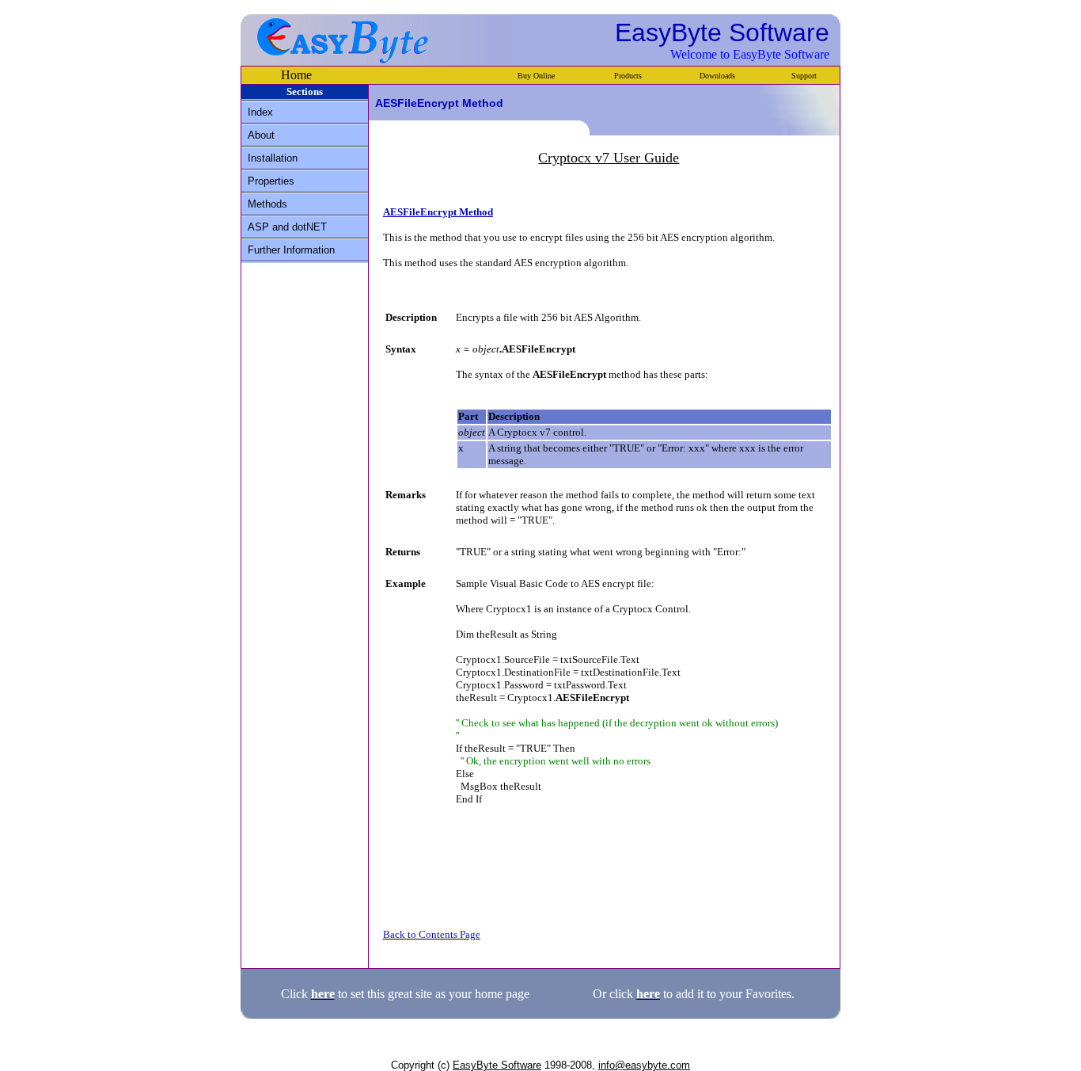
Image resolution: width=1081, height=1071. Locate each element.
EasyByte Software (497, 1065)
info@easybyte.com (644, 1065)
